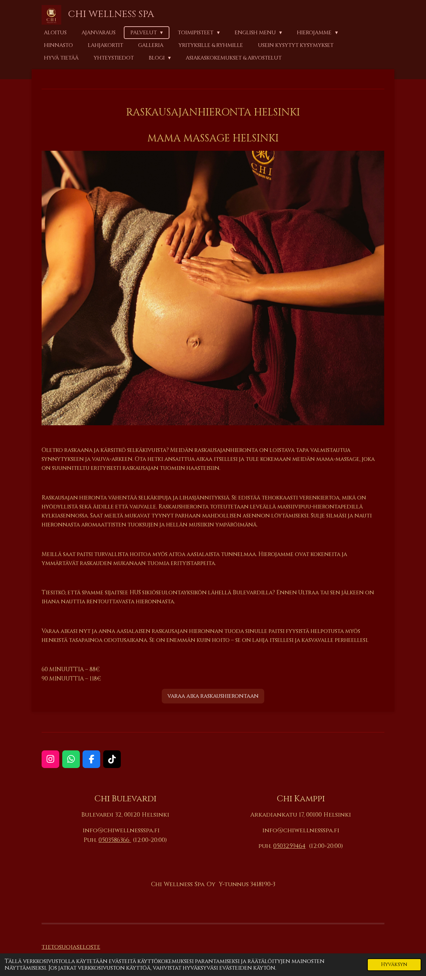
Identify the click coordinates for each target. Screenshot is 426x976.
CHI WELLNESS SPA (111, 14)
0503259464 (289, 846)
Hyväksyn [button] (394, 964)
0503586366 (115, 840)
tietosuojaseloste (71, 947)
